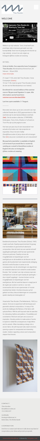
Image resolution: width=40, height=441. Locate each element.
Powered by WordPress (10, 438)
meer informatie (8, 74)
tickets (13, 80)
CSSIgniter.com (32, 438)
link (7, 137)
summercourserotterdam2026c (14, 97)
